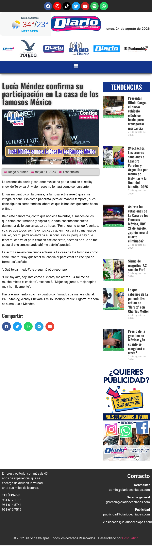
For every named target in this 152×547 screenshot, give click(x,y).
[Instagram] (57, 6)
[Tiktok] (66, 6)
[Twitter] (76, 6)
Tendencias (71, 172)
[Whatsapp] (104, 6)
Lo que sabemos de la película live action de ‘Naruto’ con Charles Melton (138, 300)
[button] (76, 66)
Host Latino (130, 538)
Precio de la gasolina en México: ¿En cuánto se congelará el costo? (136, 342)
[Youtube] (85, 6)
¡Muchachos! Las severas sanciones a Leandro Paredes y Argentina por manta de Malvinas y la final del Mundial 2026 (138, 167)
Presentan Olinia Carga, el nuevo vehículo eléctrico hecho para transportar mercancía (137, 113)
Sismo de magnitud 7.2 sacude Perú (137, 265)
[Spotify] (94, 6)
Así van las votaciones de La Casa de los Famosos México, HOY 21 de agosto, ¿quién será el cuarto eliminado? (138, 223)
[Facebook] (48, 6)
